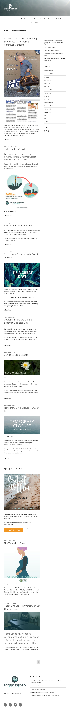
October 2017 (47, 109)
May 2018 (46, 96)
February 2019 (48, 90)
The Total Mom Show (14, 543)
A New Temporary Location (18, 225)
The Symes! (24, 590)
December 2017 (48, 102)
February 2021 (48, 80)
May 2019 (46, 86)
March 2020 (47, 83)
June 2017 (46, 115)
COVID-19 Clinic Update (16, 355)
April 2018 (46, 99)
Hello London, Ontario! (15, 149)
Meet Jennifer (25, 18)
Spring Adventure (13, 468)
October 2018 (47, 93)
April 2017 (46, 122)
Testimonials (12, 18)
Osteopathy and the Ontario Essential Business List (44, 695)
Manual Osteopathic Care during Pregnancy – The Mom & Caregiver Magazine (20, 41)
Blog (49, 18)
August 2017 (47, 112)
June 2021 (46, 77)
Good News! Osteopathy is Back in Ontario (42, 692)
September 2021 (48, 74)
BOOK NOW (34, 23)
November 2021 (48, 70)
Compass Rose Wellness (28, 164)
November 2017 (48, 106)
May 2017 (46, 118)
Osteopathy (38, 18)
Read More (8, 139)
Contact (58, 18)
